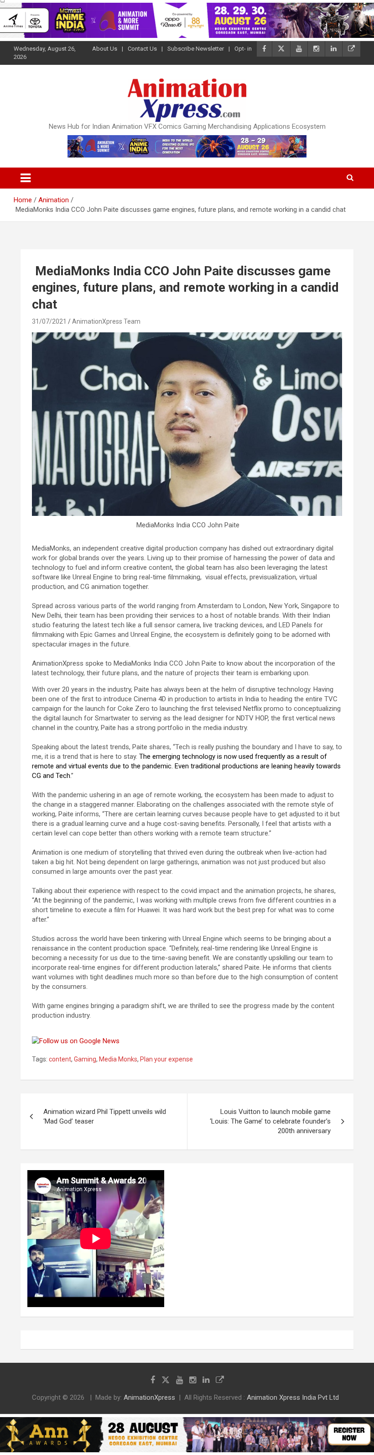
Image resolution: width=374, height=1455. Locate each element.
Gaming (85, 1059)
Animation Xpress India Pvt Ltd (293, 1397)
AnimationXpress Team (106, 321)
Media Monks (118, 1059)
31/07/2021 (49, 321)
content (60, 1059)
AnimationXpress (149, 1397)
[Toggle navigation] (25, 178)
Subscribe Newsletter (195, 48)
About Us (104, 48)
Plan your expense (166, 1059)
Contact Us (142, 48)
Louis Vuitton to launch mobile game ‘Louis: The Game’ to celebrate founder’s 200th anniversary (270, 1121)
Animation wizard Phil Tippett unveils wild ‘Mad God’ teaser (104, 1116)
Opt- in (243, 48)
